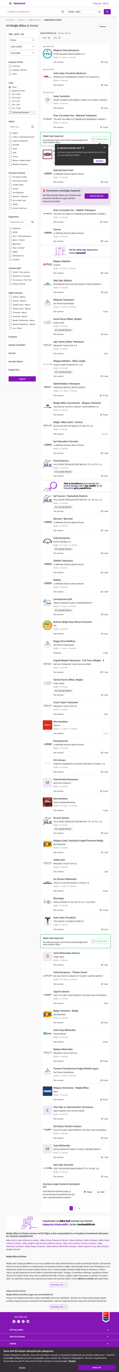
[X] (18, 1321)
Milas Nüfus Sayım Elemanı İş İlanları (22, 1240)
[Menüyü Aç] (10, 3)
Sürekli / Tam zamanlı (21, 272)
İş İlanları (21, 20)
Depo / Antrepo (19, 248)
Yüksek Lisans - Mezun (21, 305)
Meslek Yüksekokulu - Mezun (24, 320)
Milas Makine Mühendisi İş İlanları (62, 1246)
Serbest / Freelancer (20, 197)
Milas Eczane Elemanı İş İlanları (54, 1240)
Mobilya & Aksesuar (20, 164)
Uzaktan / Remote (19, 70)
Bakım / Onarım (19, 240)
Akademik (16, 228)
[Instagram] (23, 1321)
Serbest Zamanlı (19, 284)
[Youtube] (27, 1321)
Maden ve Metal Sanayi (22, 160)
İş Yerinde (16, 66)
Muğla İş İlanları (34, 20)
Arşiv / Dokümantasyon (22, 236)
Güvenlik (16, 145)
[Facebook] (13, 1321)
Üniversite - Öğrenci (20, 317)
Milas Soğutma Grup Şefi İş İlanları (93, 1246)
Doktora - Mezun (19, 297)
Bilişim (15, 133)
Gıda (14, 153)
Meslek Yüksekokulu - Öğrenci (24, 324)
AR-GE (15, 232)
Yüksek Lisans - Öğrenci (22, 309)
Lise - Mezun (17, 328)
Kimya (15, 157)
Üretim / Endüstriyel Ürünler (23, 137)
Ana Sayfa (10, 20)
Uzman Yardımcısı (20, 208)
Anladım (99, 161)
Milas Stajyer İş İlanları (35, 1246)
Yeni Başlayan (18, 193)
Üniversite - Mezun (20, 313)
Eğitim (15, 252)
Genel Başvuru (18, 256)
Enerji (15, 149)
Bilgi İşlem (17, 244)
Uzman (15, 189)
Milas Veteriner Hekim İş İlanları (84, 1240)
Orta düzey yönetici (20, 181)
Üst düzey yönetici (20, 177)
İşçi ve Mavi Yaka (19, 200)
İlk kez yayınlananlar (21, 112)
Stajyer (15, 204)
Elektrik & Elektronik (20, 141)
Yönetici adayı (18, 185)
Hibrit (14, 74)
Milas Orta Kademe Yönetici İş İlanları (80, 1243)
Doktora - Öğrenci (19, 301)
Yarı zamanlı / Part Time (22, 280)
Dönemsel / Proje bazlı (21, 276)
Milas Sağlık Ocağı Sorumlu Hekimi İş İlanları (42, 1243)
